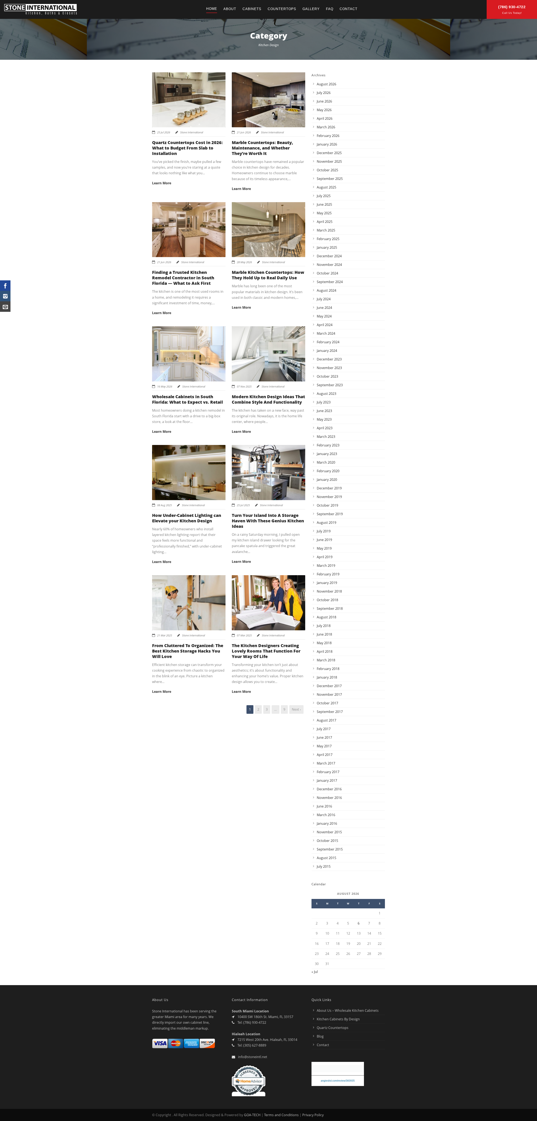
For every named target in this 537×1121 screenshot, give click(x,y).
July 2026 (324, 92)
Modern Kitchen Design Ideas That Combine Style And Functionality (268, 399)
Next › (296, 709)
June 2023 (324, 410)
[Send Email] (5, 306)
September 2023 (330, 385)
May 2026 (324, 110)
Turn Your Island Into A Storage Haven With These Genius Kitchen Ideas (268, 520)
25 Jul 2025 (243, 505)
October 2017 (327, 703)
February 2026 (328, 135)
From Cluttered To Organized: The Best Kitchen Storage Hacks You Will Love (187, 651)
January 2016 (327, 823)
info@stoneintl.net (252, 1057)
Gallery (311, 9)
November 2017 (329, 694)
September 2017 (330, 711)
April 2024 (324, 325)
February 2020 (328, 471)
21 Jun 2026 (244, 132)
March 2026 (326, 127)
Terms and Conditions (281, 1115)
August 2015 (326, 858)
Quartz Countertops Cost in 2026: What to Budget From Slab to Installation (187, 148)
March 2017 (326, 763)
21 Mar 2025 (164, 635)
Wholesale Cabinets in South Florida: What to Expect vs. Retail (187, 399)
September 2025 (330, 178)
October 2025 (327, 170)
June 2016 (324, 806)
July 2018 (324, 625)
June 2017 (324, 737)
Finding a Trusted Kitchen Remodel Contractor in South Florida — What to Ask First (183, 277)
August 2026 (326, 84)
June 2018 (324, 634)
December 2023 (329, 359)
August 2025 (326, 187)
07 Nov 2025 (244, 386)
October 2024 (327, 273)
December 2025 (329, 153)
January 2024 (327, 350)
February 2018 (328, 668)
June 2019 (324, 539)
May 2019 (324, 548)
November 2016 (329, 797)
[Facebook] (5, 285)
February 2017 (328, 772)
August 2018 (326, 617)
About (229, 9)
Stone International (191, 132)
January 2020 (327, 479)
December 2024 (329, 256)
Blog (320, 1036)
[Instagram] (5, 296)
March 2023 (326, 436)
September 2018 (330, 608)
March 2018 (326, 660)
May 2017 (324, 746)
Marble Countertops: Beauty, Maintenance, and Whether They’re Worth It (262, 148)
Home (211, 8)
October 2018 (327, 600)
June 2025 (324, 204)
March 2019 (326, 565)
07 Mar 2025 (244, 635)
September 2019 (330, 514)
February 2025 (328, 239)
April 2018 (324, 651)
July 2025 (324, 196)
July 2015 (324, 866)
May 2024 (324, 316)
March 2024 (326, 333)
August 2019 (326, 522)
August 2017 (326, 720)
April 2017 (324, 754)
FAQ (329, 9)
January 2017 (327, 780)
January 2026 (327, 144)
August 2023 (326, 393)
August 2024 (326, 290)
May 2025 (324, 213)
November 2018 (329, 591)
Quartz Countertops (332, 1027)
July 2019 (324, 531)
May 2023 (324, 419)
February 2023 (328, 445)
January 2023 (327, 453)
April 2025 (324, 221)
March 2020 (326, 462)
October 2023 (327, 376)
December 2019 (329, 488)
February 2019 (328, 574)
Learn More (161, 183)
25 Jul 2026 (163, 132)
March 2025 (326, 230)
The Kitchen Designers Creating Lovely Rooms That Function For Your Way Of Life (266, 651)
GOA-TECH (252, 1115)
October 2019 (327, 505)
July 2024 (324, 299)
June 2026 (324, 101)
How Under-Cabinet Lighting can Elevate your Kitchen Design (186, 518)
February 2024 (328, 342)
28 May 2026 (244, 262)
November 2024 (329, 264)
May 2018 (324, 643)
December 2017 (329, 686)
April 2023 (324, 428)
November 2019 (329, 496)
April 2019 (324, 557)
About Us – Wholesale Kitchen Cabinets (348, 1010)
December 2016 (329, 789)
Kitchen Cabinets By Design (338, 1019)
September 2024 (330, 282)
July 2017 (324, 729)
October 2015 (327, 840)
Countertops (282, 9)
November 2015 (329, 832)
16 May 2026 (164, 386)
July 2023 (324, 402)
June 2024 (324, 307)
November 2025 (329, 161)
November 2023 (329, 367)
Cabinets (251, 9)
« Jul (315, 971)
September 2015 (330, 849)
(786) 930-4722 (511, 7)
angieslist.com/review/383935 (338, 1081)
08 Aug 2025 (164, 505)
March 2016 (326, 815)
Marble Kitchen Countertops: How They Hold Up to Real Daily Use (268, 275)
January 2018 (327, 677)
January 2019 (327, 582)
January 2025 (327, 247)
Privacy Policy (313, 1115)
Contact (348, 9)
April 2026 (324, 118)
